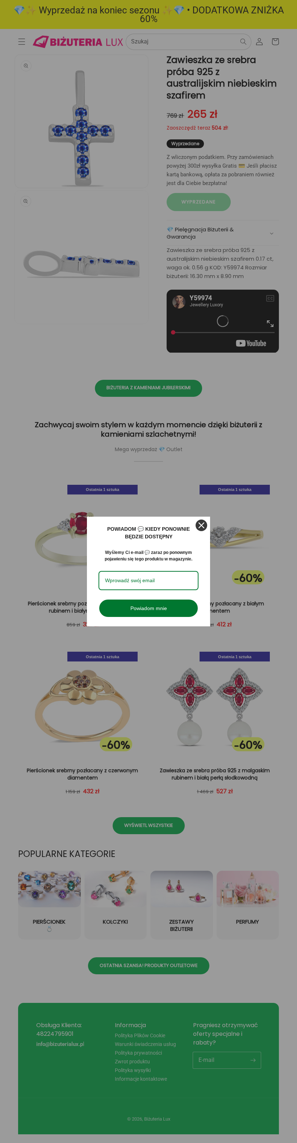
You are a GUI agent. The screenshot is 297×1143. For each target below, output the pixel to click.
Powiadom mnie (148, 608)
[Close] (201, 525)
